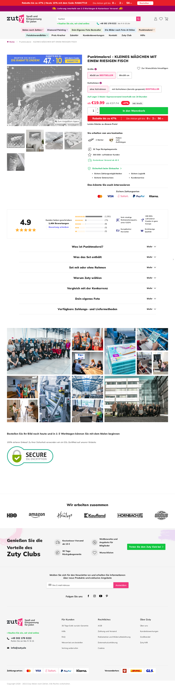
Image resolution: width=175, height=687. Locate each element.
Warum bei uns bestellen (72, 642)
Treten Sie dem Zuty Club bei (145, 546)
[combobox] (96, 19)
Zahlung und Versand (107, 631)
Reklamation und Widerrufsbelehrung (114, 637)
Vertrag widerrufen (70, 648)
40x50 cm (101, 75)
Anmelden (121, 585)
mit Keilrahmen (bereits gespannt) (135, 89)
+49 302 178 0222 (21, 638)
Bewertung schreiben (59, 227)
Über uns (144, 626)
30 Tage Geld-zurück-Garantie (75, 626)
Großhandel (145, 637)
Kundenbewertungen (149, 631)
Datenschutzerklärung (107, 642)
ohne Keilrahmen (98, 89)
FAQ (63, 637)
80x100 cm (124, 75)
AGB (100, 626)
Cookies (101, 648)
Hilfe (63, 631)
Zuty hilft (144, 642)
